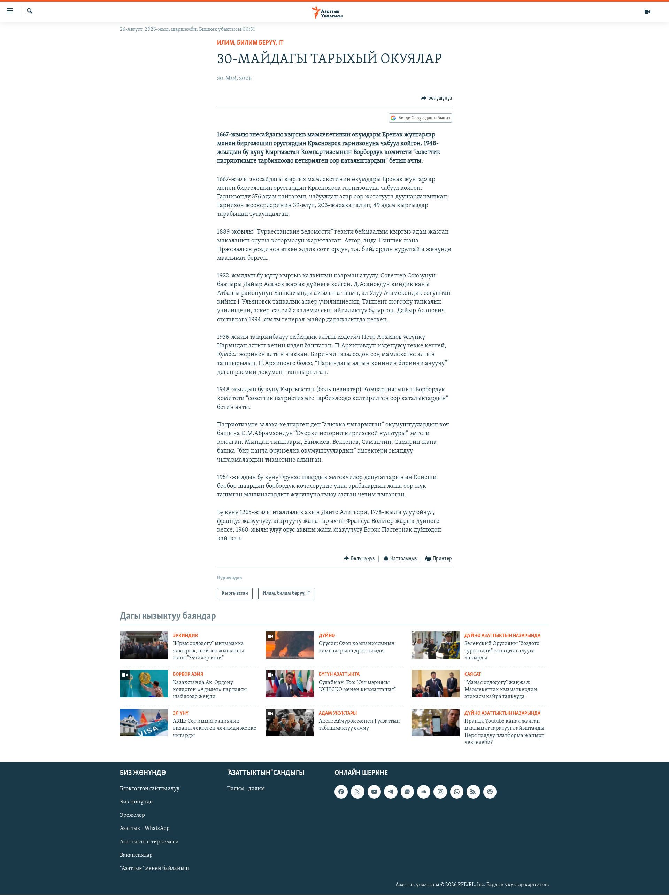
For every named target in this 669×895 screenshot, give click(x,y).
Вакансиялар (136, 855)
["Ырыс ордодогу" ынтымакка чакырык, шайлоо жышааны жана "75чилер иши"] (144, 645)
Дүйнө (327, 635)
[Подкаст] (490, 792)
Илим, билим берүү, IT (250, 43)
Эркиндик (185, 635)
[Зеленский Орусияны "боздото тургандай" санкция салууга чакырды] (436, 645)
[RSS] (473, 792)
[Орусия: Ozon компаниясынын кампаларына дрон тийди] (290, 645)
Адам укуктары (338, 713)
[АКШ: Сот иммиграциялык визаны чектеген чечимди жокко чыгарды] (144, 722)
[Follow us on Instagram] (440, 792)
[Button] (436, 98)
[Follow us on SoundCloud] (423, 792)
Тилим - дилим (246, 789)
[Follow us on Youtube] (374, 792)
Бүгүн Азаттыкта (339, 674)
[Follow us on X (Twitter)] (357, 792)
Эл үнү (181, 713)
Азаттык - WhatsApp (145, 829)
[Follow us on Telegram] (390, 792)
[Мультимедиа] (647, 12)
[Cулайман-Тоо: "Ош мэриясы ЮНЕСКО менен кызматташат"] (290, 683)
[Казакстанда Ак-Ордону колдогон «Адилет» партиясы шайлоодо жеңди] (144, 683)
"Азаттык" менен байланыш (154, 868)
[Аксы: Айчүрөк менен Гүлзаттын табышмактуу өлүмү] (290, 722)
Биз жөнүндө (136, 802)
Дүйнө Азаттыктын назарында (502, 635)
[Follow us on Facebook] (341, 792)
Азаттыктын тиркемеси (149, 842)
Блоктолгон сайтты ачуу (149, 789)
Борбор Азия (188, 674)
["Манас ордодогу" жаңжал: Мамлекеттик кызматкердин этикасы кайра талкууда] (436, 683)
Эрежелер (132, 815)
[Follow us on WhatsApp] (456, 792)
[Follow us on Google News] (407, 792)
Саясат (472, 674)
